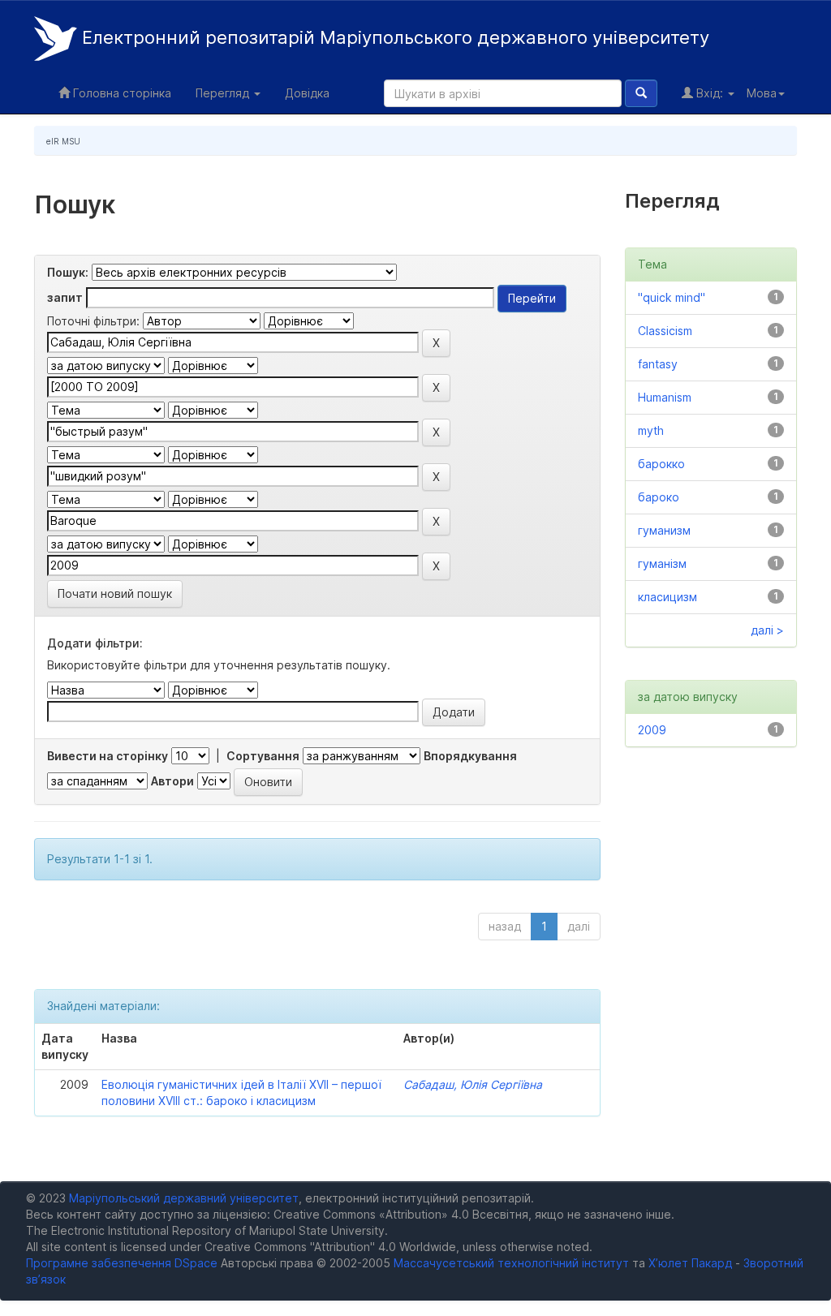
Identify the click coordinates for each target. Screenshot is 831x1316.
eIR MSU (63, 141)
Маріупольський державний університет (184, 1198)
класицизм (667, 597)
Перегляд (224, 93)
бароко (658, 497)
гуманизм (664, 530)
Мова (762, 93)
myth (651, 430)
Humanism (664, 397)
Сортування (262, 756)
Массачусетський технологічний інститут (511, 1263)
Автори (172, 781)
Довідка (307, 93)
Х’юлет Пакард (690, 1263)
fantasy (658, 364)
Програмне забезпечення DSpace (121, 1263)
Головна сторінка (120, 93)
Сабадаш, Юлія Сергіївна (472, 1084)
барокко (661, 464)
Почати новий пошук (115, 593)
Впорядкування (470, 756)
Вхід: (709, 93)
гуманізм (662, 563)
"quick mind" (671, 297)
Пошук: (67, 272)
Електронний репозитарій (393, 37)
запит (65, 297)
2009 (652, 730)
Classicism (665, 331)
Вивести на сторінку (107, 756)
